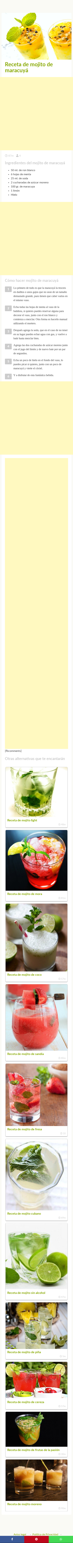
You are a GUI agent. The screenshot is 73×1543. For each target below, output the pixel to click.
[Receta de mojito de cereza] (36, 1398)
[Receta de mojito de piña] (36, 1348)
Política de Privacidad (45, 1534)
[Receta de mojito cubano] (36, 1209)
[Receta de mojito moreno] (36, 1500)
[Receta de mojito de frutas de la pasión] (36, 1446)
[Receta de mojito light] (36, 816)
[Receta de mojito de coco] (36, 970)
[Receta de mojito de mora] (36, 889)
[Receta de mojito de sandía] (36, 1049)
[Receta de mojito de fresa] (36, 1125)
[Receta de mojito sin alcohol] (36, 1288)
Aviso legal (20, 1534)
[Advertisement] (36, 113)
